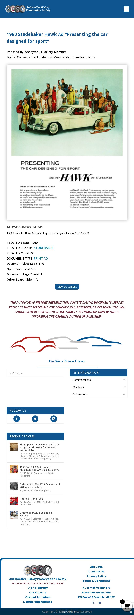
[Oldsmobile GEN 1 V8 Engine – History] (14, 515)
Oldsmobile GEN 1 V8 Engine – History (37, 514)
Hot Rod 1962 (26, 504)
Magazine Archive (42, 501)
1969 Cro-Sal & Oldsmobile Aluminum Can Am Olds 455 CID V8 (39, 468)
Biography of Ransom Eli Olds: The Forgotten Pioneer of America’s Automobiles (39, 447)
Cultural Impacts (50, 453)
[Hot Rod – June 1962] (14, 501)
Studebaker (43, 248)
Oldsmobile (38, 518)
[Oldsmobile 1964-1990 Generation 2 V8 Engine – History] (14, 486)
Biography (37, 453)
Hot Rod (55, 501)
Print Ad (41, 258)
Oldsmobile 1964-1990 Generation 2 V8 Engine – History (40, 486)
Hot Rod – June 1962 (31, 498)
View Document (67, 286)
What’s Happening (42, 458)
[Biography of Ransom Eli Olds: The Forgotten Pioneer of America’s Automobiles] (14, 447)
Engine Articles (40, 473)
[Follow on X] (93, 602)
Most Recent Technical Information (36, 521)
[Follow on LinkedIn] (99, 602)
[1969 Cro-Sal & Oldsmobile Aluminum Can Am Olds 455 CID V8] (14, 469)
